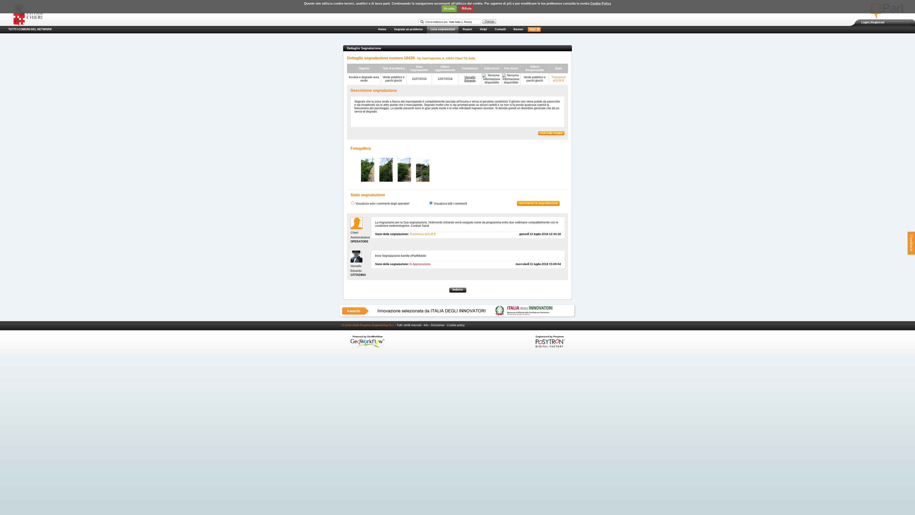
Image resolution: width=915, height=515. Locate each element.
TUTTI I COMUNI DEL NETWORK (30, 29)
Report (467, 29)
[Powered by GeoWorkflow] (367, 347)
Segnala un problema (408, 29)
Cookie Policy (600, 3)
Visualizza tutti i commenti (450, 203)
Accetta (449, 8)
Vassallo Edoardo (470, 79)
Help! (483, 29)
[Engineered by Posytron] (549, 346)
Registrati (877, 22)
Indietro (457, 289)
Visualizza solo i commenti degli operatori (382, 203)
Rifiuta (466, 8)
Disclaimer (438, 325)
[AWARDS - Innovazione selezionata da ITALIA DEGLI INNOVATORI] (457, 316)
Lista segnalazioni (443, 29)
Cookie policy (456, 325)
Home (382, 29)
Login (865, 22)
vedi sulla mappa (551, 133)
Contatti (500, 29)
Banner (518, 29)
